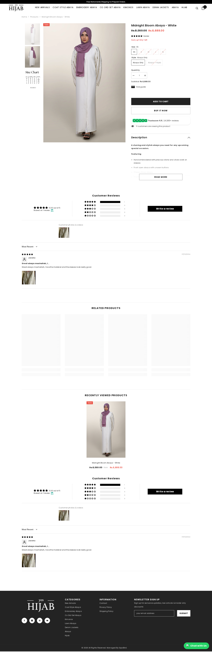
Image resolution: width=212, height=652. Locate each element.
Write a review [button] (165, 208)
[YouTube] (47, 620)
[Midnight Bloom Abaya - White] (106, 429)
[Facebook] (24, 620)
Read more (160, 177)
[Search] (197, 8)
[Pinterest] (39, 620)
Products (34, 17)
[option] (84, 82)
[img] (27, 254)
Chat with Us (198, 645)
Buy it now (161, 110)
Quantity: (135, 70)
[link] (41, 369)
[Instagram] (32, 620)
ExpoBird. (123, 648)
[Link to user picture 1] (29, 278)
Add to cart (161, 101)
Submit (183, 613)
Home (24, 17)
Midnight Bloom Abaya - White (106, 463)
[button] (137, 36)
